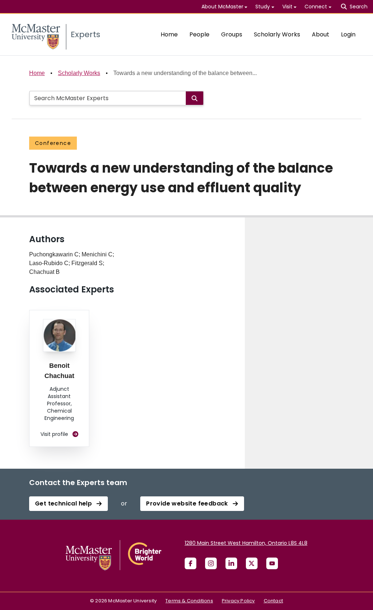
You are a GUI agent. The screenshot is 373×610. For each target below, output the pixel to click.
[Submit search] (194, 98)
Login (348, 34)
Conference (53, 143)
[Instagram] (211, 563)
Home (169, 34)
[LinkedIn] (231, 563)
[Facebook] (190, 563)
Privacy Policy (238, 600)
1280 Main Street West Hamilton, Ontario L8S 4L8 (246, 543)
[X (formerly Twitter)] (252, 563)
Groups (231, 34)
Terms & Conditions (189, 600)
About (320, 34)
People (199, 34)
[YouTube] (272, 563)
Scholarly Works (277, 34)
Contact (273, 600)
